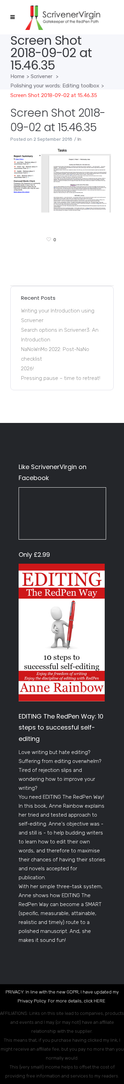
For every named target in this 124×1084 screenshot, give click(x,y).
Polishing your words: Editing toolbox (54, 86)
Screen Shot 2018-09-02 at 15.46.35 (57, 120)
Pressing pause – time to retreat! (60, 378)
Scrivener (41, 76)
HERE (99, 1000)
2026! (27, 368)
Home (17, 76)
